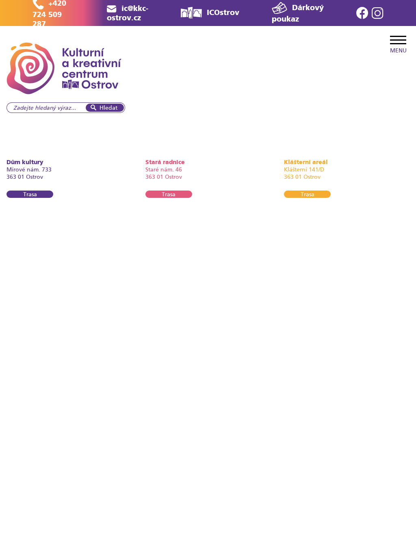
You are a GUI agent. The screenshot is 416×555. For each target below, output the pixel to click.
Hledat (108, 107)
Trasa (30, 194)
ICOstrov (223, 12)
